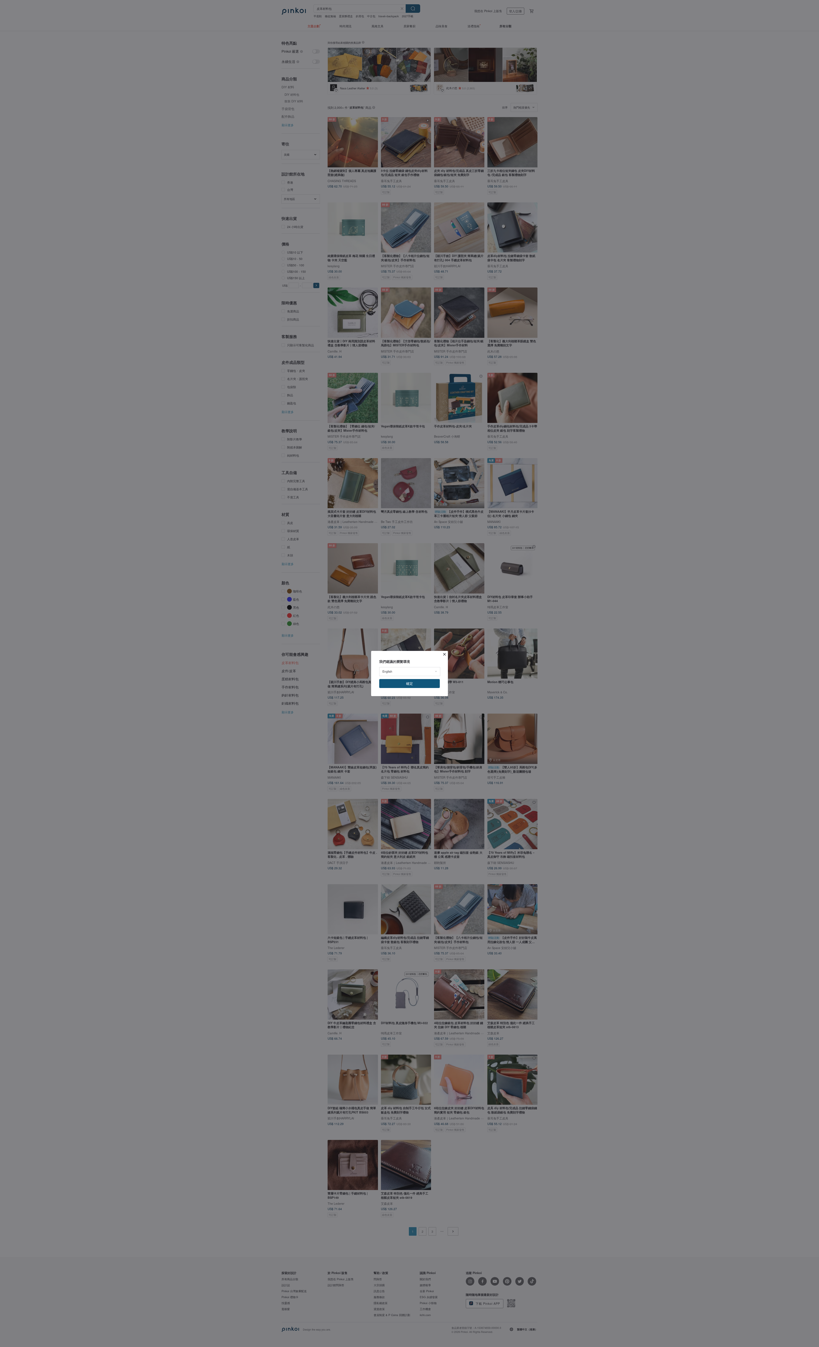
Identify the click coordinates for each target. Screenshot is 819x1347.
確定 (409, 683)
